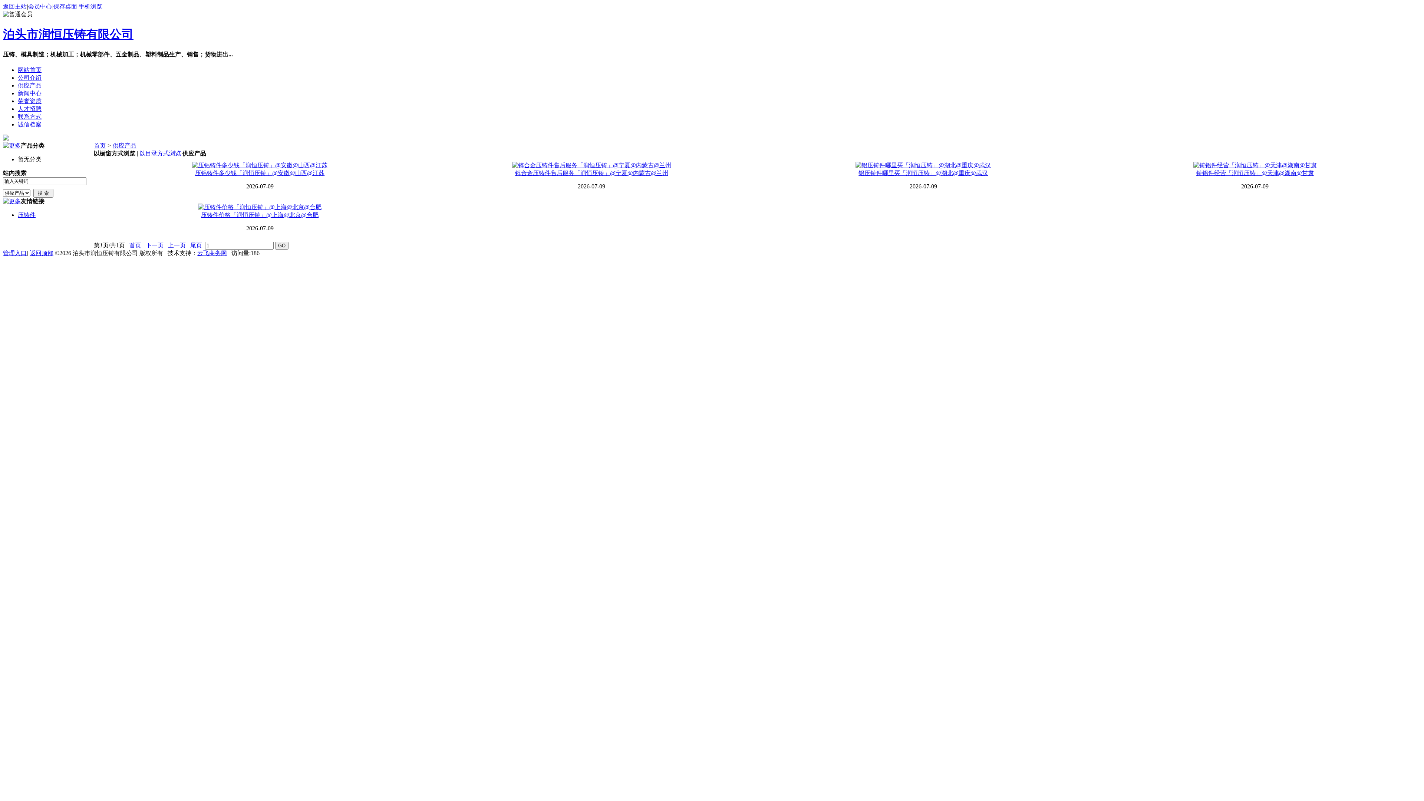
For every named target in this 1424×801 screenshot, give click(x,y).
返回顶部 (41, 253)
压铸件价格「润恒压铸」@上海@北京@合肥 (260, 215)
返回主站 (15, 6)
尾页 (196, 245)
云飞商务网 (212, 253)
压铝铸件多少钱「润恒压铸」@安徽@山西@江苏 (259, 173)
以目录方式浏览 (160, 153)
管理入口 (15, 253)
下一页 (154, 245)
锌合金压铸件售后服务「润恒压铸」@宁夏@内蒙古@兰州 (591, 173)
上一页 (177, 245)
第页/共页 (109, 245)
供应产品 (124, 145)
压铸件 (27, 215)
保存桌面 (65, 6)
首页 (100, 145)
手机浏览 (90, 6)
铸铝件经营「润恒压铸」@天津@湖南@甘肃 (1255, 173)
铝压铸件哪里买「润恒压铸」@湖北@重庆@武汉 (923, 173)
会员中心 (40, 6)
